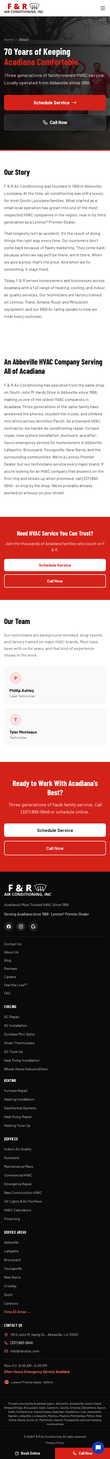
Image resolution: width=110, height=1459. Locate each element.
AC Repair (12, 1016)
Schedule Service (52, 102)
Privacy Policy (55, 1442)
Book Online (30, 1453)
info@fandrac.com (24, 1351)
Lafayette (11, 1251)
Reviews (10, 968)
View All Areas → (17, 1312)
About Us (11, 952)
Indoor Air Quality (17, 1149)
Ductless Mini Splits (19, 1034)
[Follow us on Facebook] (8, 926)
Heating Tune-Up (17, 1125)
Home (8, 39)
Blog (7, 960)
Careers (10, 976)
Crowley (10, 1286)
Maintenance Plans (18, 1166)
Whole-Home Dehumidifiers (26, 1069)
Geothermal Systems (20, 1108)
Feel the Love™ (15, 985)
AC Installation (15, 1025)
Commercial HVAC (18, 1175)
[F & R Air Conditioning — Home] (23, 8)
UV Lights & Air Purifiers (23, 1201)
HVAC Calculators (17, 1210)
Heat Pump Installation (22, 1060)
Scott (8, 1294)
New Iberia (12, 1277)
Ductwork (11, 1157)
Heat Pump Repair (18, 1116)
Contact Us (12, 944)
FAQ (7, 993)
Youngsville (13, 1268)
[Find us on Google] (33, 926)
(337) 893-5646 (21, 1343)
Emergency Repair (18, 1184)
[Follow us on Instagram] (21, 926)
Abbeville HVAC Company (46, 361)
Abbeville (11, 1242)
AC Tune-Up (13, 1051)
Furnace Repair (16, 1090)
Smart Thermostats (19, 1043)
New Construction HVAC (23, 1192)
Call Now (58, 122)
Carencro (11, 1303)
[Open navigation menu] (103, 8)
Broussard (12, 1259)
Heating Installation (19, 1099)
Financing (12, 1218)
